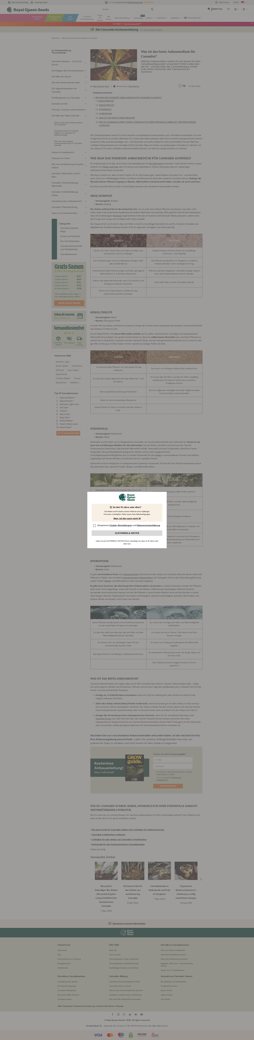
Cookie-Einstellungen (120, 525)
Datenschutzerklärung (148, 525)
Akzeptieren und (128, 525)
